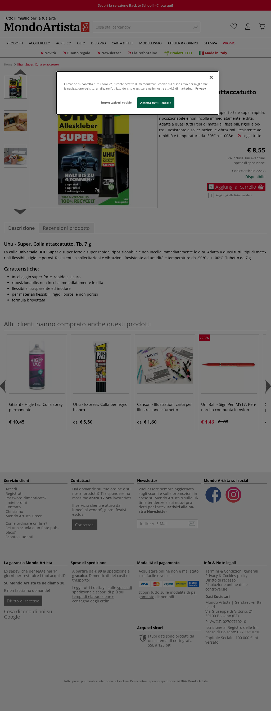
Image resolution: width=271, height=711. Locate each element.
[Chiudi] (211, 77)
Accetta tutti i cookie (155, 103)
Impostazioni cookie (116, 102)
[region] (137, 93)
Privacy (200, 88)
